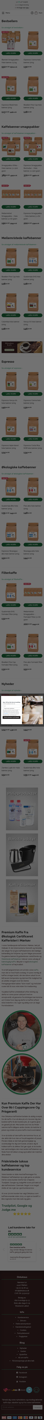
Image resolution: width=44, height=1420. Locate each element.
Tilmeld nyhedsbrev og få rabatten (11, 717)
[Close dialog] (42, 697)
